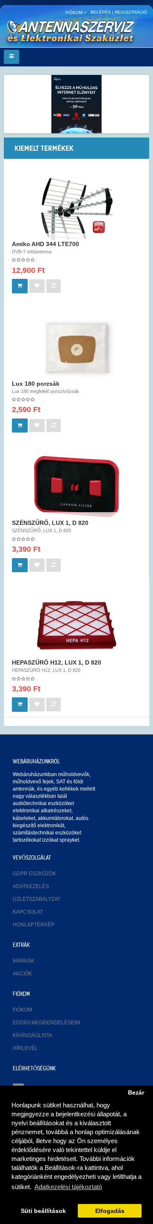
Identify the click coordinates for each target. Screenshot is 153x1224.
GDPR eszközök (34, 874)
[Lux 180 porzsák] (76, 347)
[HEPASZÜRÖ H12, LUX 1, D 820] (76, 626)
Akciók (22, 974)
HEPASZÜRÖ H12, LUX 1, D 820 (56, 662)
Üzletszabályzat (36, 899)
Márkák (23, 961)
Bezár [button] (136, 1092)
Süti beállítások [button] (43, 1211)
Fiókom (22, 1010)
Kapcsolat (28, 912)
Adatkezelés (31, 886)
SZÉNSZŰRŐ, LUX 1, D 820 (50, 522)
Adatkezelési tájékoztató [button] (68, 1186)
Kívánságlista (32, 1035)
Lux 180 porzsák (36, 383)
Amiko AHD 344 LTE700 (45, 244)
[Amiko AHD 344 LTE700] (76, 207)
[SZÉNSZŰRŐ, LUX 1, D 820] (76, 486)
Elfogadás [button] (110, 1211)
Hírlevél (25, 1048)
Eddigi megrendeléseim (46, 1023)
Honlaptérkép (33, 925)
